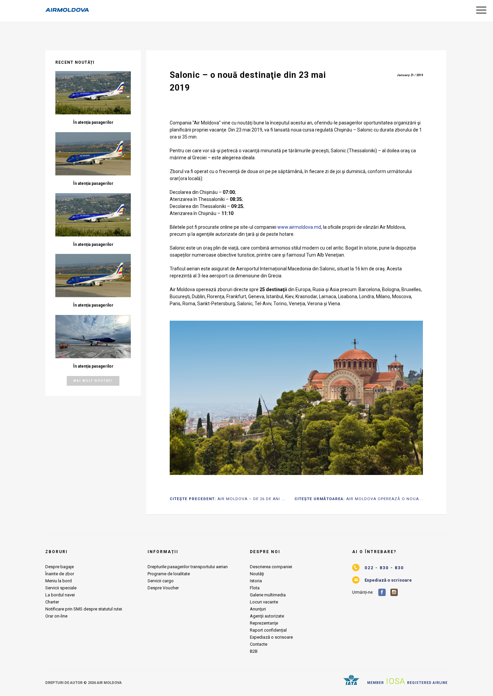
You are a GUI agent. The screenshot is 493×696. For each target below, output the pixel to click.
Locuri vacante (264, 601)
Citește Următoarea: (358, 499)
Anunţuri (258, 608)
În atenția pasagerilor (93, 122)
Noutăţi (257, 573)
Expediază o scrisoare (271, 637)
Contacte (258, 644)
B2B (254, 651)
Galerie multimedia (268, 594)
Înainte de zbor (59, 573)
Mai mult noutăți (93, 380)
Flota (255, 587)
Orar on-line (56, 616)
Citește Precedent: (227, 499)
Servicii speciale (60, 587)
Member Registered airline (407, 681)
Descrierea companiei (271, 566)
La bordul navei (60, 594)
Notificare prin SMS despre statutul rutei (83, 608)
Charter (52, 601)
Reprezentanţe (264, 623)
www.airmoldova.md (299, 227)
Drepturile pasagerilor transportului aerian (188, 566)
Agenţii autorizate (267, 616)
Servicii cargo (161, 580)
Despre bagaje (59, 566)
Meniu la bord (58, 580)
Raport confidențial (268, 630)
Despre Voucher (163, 587)
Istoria (256, 580)
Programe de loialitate (169, 573)
